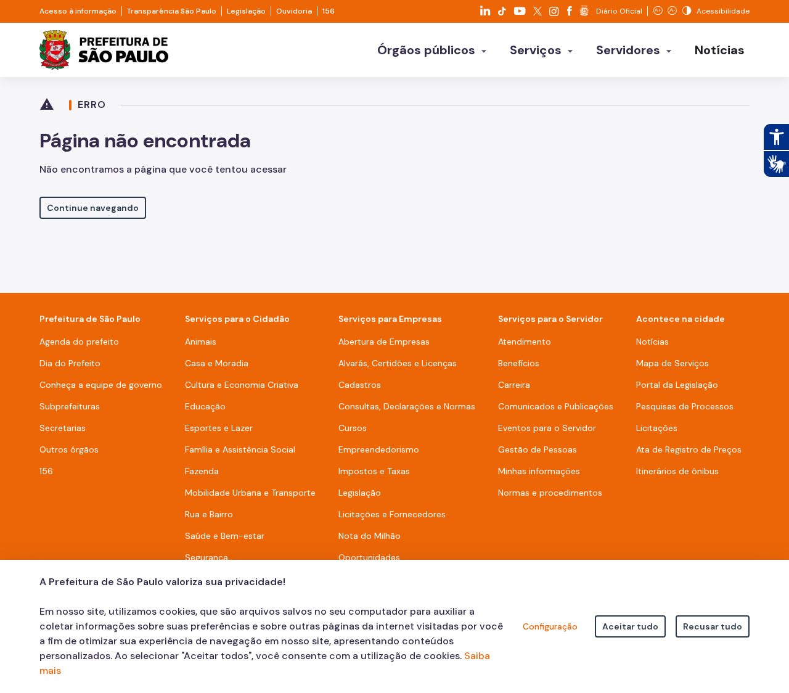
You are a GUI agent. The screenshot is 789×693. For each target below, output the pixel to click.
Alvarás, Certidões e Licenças (397, 363)
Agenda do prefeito (79, 341)
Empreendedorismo (378, 449)
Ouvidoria (294, 11)
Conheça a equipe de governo (100, 384)
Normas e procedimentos (550, 492)
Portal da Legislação (677, 384)
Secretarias (62, 427)
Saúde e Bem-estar (224, 535)
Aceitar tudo (630, 626)
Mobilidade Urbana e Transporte (250, 492)
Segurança (206, 557)
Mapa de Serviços (672, 363)
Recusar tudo (712, 626)
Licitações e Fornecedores (392, 514)
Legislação (246, 11)
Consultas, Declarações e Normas (406, 406)
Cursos (352, 427)
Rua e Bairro (209, 514)
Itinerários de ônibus (677, 471)
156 (328, 11)
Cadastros (359, 384)
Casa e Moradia (216, 363)
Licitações (656, 427)
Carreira (514, 384)
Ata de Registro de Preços (689, 449)
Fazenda (202, 471)
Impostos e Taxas (374, 471)
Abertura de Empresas (384, 341)
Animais (200, 341)
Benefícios (518, 363)
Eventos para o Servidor (547, 427)
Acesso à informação (78, 11)
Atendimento (524, 341)
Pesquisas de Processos (685, 406)
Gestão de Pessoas (537, 449)
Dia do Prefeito (69, 363)
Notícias (652, 341)
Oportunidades (369, 557)
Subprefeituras (69, 406)
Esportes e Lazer (219, 427)
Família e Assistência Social (240, 449)
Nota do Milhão (369, 535)
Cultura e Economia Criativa (241, 384)
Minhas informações (539, 471)
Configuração (550, 626)
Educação (205, 406)
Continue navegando (93, 207)
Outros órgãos (69, 449)
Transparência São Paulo (171, 11)
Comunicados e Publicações (555, 406)
